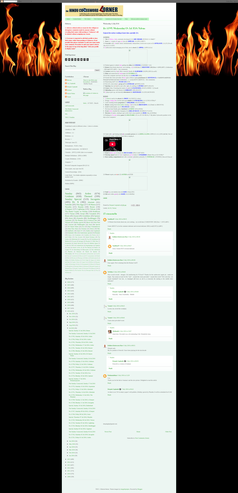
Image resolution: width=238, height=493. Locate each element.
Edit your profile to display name (139, 19)
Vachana (67, 272)
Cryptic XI (68, 249)
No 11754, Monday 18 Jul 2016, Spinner (81, 376)
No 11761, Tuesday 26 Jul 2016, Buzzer (81, 348)
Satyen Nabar (71, 93)
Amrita (88, 231)
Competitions (79, 245)
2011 (69, 471)
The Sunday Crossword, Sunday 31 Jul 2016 (82, 333)
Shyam (93, 268)
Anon (71, 218)
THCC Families (69, 117)
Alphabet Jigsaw (93, 243)
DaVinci (91, 262)
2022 (69, 294)
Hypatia (80, 207)
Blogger (140, 489)
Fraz (88, 239)
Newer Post (108, 431)
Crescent (70, 224)
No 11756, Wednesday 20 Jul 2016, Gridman (82, 370)
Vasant (110, 306)
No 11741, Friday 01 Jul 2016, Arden (80, 437)
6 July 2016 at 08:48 (132, 291)
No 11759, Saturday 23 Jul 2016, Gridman (81, 361)
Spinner (97, 216)
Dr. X (75, 202)
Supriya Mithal (69, 270)
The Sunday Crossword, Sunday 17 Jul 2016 (82, 383)
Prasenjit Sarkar (78, 266)
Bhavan (69, 80)
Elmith (98, 256)
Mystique (80, 258)
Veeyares (67, 222)
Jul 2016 (71, 328)
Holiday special (78, 222)
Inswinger (72, 264)
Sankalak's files (72, 233)
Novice (94, 235)
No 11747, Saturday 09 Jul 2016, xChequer (81, 411)
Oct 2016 (72, 319)
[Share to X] (135, 205)
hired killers (120, 105)
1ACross (76, 253)
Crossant (82, 239)
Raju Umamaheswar (94, 226)
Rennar (86, 266)
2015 (69, 459)
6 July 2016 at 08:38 (129, 260)
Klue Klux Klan (73, 229)
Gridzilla (86, 235)
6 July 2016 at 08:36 (134, 237)
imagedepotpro (125, 489)
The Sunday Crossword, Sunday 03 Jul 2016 (82, 431)
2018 (69, 305)
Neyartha (68, 207)
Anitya (70, 235)
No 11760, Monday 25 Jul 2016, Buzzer (81, 351)
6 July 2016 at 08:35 (121, 219)
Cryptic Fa (84, 262)
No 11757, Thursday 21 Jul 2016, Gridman (81, 367)
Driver (92, 229)
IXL (66, 114)
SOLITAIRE (130, 115)
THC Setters (87, 19)
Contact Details (77, 19)
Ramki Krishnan (90, 237)
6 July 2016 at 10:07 (125, 331)
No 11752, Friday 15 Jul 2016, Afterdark (81, 389)
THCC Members (98, 19)
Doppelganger (89, 245)
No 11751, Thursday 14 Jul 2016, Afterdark (82, 392)
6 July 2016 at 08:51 (129, 345)
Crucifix (98, 253)
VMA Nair (95, 241)
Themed (88, 196)
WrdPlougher (81, 224)
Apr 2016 (72, 447)
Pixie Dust (97, 222)
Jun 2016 (72, 441)
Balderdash (75, 239)
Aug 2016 (72, 325)
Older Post (168, 431)
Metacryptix (85, 249)
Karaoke (80, 218)
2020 (69, 299)
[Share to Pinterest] (139, 205)
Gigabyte (97, 245)
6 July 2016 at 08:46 (119, 318)
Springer (81, 241)
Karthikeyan (95, 239)
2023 (69, 291)
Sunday (68, 193)
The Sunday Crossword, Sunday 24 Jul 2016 (82, 358)
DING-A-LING (145, 134)
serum (108, 98)
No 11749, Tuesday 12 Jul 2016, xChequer (81, 400)
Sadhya (67, 260)
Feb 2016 (72, 452)
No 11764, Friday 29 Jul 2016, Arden (80, 339)
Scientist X (86, 268)
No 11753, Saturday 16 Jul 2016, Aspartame (82, 386)
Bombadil (83, 253)
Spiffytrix (71, 231)
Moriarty (73, 258)
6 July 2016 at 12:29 (124, 375)
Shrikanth (115, 331)
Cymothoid (74, 256)
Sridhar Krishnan (75, 260)
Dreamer (97, 233)
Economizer (68, 243)
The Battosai (88, 247)
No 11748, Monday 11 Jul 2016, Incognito (81, 402)
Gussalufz (92, 214)
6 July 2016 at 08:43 (119, 306)
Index (85, 103)
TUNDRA (131, 73)
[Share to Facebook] (137, 205)
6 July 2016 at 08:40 (120, 272)
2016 (69, 311)
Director (81, 256)
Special (98, 224)
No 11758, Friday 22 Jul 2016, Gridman (80, 364)
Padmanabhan (112, 375)
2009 (69, 476)
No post (74, 241)
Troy (97, 270)
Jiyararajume (85, 264)
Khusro (92, 264)
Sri (97, 268)
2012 (69, 468)
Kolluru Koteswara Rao (120, 237)
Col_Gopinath (71, 83)
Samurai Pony (68, 268)
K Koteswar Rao (92, 220)
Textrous (83, 229)
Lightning (81, 209)
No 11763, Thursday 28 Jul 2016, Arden (81, 342)
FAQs (126, 19)
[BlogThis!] (134, 205)
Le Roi (67, 245)
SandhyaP (111, 219)
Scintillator (86, 216)
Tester (85, 243)
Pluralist (88, 241)
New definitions (95, 249)
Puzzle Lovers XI (77, 247)
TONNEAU (151, 157)
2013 (69, 465)
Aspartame (68, 220)
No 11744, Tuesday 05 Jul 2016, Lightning (81, 423)
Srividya (110, 272)
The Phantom (79, 220)
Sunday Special (73, 199)
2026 (69, 282)
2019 (69, 302)
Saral (90, 224)
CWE (72, 245)
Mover (88, 222)
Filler (68, 258)
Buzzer (92, 207)
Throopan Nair (90, 270)
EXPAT (131, 109)
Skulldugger (91, 218)
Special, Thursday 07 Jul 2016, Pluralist (80, 417)
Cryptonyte (96, 231)
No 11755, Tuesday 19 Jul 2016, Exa (80, 373)
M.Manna (92, 205)
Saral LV (79, 231)
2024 (69, 288)
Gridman (69, 196)
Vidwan (92, 209)
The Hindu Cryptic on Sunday (76, 211)
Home (68, 19)
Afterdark (91, 202)
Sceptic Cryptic (78, 268)
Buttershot (91, 253)
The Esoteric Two (79, 270)
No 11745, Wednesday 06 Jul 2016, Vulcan (81, 420)
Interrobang (77, 249)
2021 (69, 296)
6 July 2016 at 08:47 (126, 246)
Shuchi (87, 251)
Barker (96, 247)
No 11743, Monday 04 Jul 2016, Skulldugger (82, 426)
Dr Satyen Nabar (73, 226)
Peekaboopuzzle (94, 258)
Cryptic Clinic (75, 262)
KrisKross (96, 211)
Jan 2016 (72, 455)
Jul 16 (109, 208)
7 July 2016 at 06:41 (128, 389)
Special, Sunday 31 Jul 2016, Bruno (79, 330)
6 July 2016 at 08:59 (132, 361)
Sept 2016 (72, 322)
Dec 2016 (72, 313)
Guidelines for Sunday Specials (114, 19)
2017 (69, 308)
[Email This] (132, 205)
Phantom (70, 251)
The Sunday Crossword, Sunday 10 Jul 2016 (82, 408)
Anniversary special (86, 233)
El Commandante (90, 256)
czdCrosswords (69, 106)
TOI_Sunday (68, 253)
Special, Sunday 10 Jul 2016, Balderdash (81, 405)
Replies (112, 233)
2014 (69, 462)
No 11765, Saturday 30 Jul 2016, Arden (80, 336)
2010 (69, 473)
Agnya (92, 260)
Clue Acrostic (78, 237)
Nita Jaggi (80, 205)
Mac (98, 229)
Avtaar (82, 214)
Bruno (67, 216)
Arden (88, 193)
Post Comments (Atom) (142, 438)
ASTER (124, 174)
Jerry (78, 264)
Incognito (95, 199)
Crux (68, 256)
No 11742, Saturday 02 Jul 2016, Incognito (81, 434)
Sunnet (76, 216)
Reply (109, 229)
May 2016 (72, 444)
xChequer (68, 209)
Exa (83, 226)
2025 (69, 285)
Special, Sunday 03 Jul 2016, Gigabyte (80, 429)
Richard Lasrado (94, 266)
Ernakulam (78, 235)
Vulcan (114, 208)
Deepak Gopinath (118, 291)
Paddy (86, 258)
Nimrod (98, 264)
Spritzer (95, 251)
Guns (68, 247)
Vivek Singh (85, 260)
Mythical (67, 241)
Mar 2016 (72, 450)
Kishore (69, 90)
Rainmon (79, 251)
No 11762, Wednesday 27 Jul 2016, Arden (81, 345)
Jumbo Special (77, 243)
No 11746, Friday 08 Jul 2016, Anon (79, 414)
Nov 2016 (72, 316)
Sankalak (68, 205)
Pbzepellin (69, 266)
